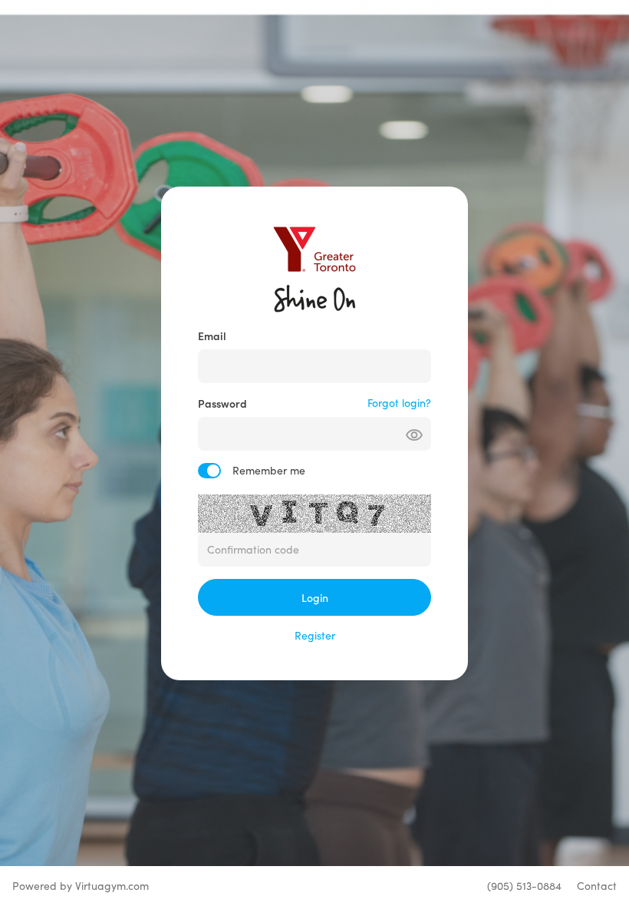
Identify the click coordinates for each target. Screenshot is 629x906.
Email (212, 335)
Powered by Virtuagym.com (80, 885)
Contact (597, 885)
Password (222, 403)
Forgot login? (399, 402)
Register (315, 635)
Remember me (268, 470)
